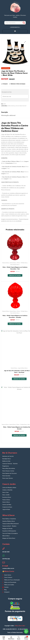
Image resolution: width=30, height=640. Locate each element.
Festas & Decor (5, 262)
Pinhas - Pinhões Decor (22, 262)
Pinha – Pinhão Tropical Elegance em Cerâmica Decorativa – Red (15, 268)
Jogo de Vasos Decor (20, 105)
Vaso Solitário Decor (15, 264)
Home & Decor (11, 105)
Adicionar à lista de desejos (18, 84)
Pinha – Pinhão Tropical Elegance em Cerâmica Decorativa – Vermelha (15, 316)
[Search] (24, 22)
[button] (15, 31)
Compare (5, 84)
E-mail (5, 566)
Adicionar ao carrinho (15, 275)
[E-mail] (3, 562)
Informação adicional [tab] (8, 115)
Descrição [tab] (4, 112)
